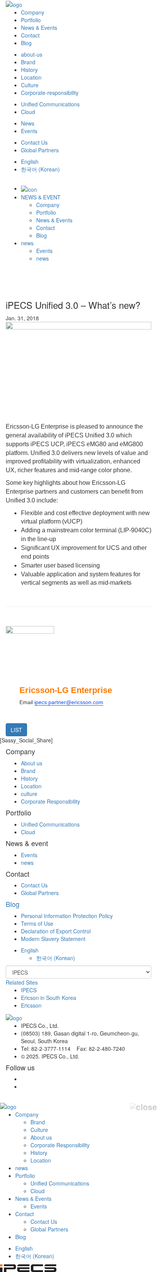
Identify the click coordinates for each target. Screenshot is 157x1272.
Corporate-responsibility (49, 92)
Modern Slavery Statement (53, 939)
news (27, 243)
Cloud (28, 112)
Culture (29, 85)
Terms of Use (37, 923)
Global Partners (40, 150)
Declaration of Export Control (56, 931)
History (29, 69)
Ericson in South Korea (48, 997)
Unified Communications (50, 104)
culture (29, 793)
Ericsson (31, 1005)
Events (29, 131)
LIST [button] (16, 730)
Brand (28, 62)
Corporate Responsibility (50, 801)
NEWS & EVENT (41, 197)
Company (32, 12)
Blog (26, 43)
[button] (29, 950)
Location (31, 77)
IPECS (29, 990)
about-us (31, 54)
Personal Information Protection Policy (67, 916)
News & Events (39, 27)
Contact (30, 35)
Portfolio (31, 20)
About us (31, 763)
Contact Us (34, 142)
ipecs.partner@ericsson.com (68, 702)
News (27, 123)
